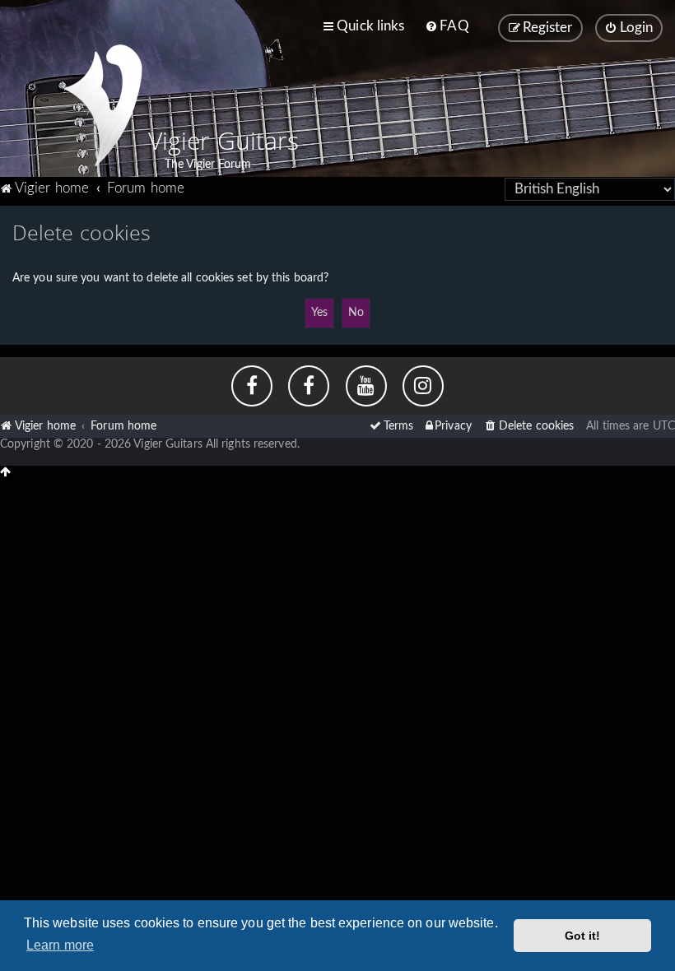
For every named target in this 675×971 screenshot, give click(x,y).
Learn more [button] (60, 945)
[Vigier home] (103, 105)
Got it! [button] (583, 935)
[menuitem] (446, 26)
